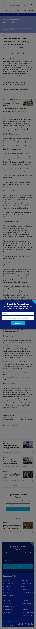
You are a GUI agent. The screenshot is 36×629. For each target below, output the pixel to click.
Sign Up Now (18, 323)
